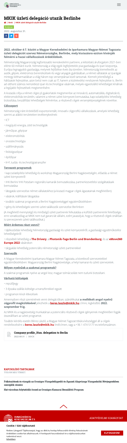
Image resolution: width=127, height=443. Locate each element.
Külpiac (9, 27)
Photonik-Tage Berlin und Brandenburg (76, 239)
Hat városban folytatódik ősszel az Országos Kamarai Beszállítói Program (44, 389)
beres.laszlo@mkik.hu (64, 303)
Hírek (10, 22)
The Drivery (38, 239)
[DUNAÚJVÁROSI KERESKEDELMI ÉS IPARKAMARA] (13, 7)
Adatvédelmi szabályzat (106, 418)
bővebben (11, 439)
